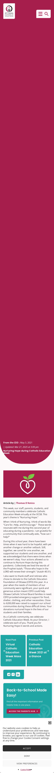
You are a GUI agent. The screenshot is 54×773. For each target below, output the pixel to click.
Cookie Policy (25, 769)
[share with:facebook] (13, 674)
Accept (27, 748)
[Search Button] (46, 14)
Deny (27, 756)
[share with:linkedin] (18, 674)
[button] (49, 722)
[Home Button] (9, 11)
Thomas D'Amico (25, 503)
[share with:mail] (9, 674)
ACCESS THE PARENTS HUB (22, 711)
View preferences (27, 763)
